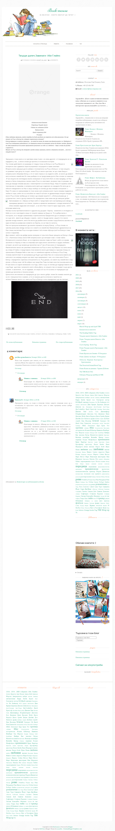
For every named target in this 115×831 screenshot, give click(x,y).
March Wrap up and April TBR (90, 326)
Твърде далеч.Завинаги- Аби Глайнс (39, 55)
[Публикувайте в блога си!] (9, 328)
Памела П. (19, 400)
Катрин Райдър (89, 433)
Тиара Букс (84, 498)
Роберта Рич (84, 482)
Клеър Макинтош (91, 435)
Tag (95, 510)
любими (84, 449)
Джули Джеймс (28, 717)
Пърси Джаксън (102, 471)
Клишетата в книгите (88, 330)
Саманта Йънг (20, 792)
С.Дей (92, 487)
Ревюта (56, 44)
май (79, 317)
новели (101, 459)
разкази (78, 477)
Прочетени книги (82, 115)
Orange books (89, 510)
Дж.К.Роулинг (98, 407)
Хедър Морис (84, 505)
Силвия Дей (92, 491)
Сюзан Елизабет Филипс (90, 496)
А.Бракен (91, 393)
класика (81, 435)
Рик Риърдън (101, 480)
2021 (77, 275)
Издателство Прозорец (102, 428)
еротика (45, 334)
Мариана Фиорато (86, 454)
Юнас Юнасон (85, 508)
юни (79, 314)
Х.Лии (77, 505)
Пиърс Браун (84, 464)
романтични (101, 484)
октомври (81, 301)
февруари (81, 379)
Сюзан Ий (103, 496)
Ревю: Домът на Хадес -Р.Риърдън (93, 357)
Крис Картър (81, 442)
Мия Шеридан (32, 760)
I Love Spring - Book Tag (88, 345)
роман (93, 484)
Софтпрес (84, 494)
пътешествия (79, 474)
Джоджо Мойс (81, 416)
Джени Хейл (93, 411)
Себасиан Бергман (103, 489)
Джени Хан (81, 411)
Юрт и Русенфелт (96, 508)
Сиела (84, 491)
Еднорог (103, 421)
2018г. (78, 393)
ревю (65, 334)
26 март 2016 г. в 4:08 (48, 378)
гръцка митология (81, 404)
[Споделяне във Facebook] (13, 328)
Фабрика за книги (91, 501)
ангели (92, 397)
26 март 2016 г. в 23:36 (31, 400)
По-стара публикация (64, 342)
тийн (69, 334)
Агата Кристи (11, 694)
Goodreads (79, 214)
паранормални (86, 461)
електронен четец (97, 423)
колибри (86, 437)
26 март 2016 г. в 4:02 (38, 357)
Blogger (70, 827)
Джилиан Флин (103, 414)
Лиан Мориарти (27, 748)
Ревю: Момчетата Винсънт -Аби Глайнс (90, 194)
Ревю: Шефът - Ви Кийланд (95, 178)
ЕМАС (84, 426)
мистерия (101, 457)
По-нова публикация (14, 342)
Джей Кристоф (91, 409)
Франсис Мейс (104, 503)
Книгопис (106, 435)
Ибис (92, 428)
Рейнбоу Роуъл (87, 480)
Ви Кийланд (102, 402)
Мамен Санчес (92, 452)
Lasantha (59, 829)
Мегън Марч (27, 758)
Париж (93, 461)
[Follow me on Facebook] (79, 60)
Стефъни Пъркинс (32, 799)
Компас (107, 437)
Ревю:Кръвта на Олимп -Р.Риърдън (93, 353)
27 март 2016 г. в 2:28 (48, 421)
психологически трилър (85, 471)
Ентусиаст (91, 426)
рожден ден (86, 484)
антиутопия (104, 397)
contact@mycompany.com (91, 89)
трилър (101, 498)
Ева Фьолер (86, 421)
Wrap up (105, 510)
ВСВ (108, 402)
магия (107, 449)
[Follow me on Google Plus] (88, 60)
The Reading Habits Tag (88, 333)
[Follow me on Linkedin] (97, 60)
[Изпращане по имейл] (7, 328)
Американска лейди (83, 397)
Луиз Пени (25, 750)
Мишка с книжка (30, 60)
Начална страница (39, 342)
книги (100, 435)
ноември (80, 297)
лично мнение (89, 447)
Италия (87, 430)
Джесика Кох (92, 414)
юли (79, 310)
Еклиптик (87, 423)
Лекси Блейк (99, 444)
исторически (80, 430)
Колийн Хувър (97, 437)
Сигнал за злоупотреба (89, 665)
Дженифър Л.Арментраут (20, 713)
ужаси (107, 498)
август (79, 307)
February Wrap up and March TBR (91, 375)
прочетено (105, 469)
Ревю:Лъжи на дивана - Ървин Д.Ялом (94, 368)
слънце (78, 494)
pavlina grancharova (23, 357)
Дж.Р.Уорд (106, 407)
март (79, 324)
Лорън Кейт (99, 447)
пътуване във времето (92, 474)
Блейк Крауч (86, 400)
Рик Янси (17, 785)
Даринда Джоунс (103, 405)
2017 (77, 288)
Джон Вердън (91, 416)
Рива (94, 480)
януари (80, 382)
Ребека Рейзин (105, 477)
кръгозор (88, 444)
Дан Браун (92, 404)
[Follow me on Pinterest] (92, 60)
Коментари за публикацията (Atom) (30, 482)
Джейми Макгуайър (103, 409)
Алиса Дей (93, 395)
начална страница (40, 44)
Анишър (97, 397)
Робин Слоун (93, 482)
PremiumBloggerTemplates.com (72, 829)
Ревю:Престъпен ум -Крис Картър (89, 145)
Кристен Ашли (92, 442)
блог (93, 400)
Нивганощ (86, 459)
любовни (51, 334)
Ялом (104, 508)
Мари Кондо (27, 756)
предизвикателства (103, 467)
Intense (81, 510)
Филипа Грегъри (89, 503)
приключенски (91, 469)
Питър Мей (34, 765)
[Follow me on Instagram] (102, 60)
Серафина (78, 491)
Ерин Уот (105, 426)
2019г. (82, 393)
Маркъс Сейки (98, 454)
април (79, 320)
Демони (78, 407)
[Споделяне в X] (11, 328)
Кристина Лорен (104, 442)
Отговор (18, 368)
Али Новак (85, 395)
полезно (107, 464)
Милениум (93, 457)
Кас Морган (80, 433)
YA (76, 513)
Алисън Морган (103, 395)
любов (90, 449)
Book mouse (57, 10)
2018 (77, 284)
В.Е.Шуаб (79, 402)
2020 (77, 278)
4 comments (54, 60)
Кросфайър (79, 444)
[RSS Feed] (106, 60)
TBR (99, 510)
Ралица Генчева (96, 477)
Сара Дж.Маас (86, 489)
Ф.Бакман (79, 501)
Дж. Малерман (87, 407)
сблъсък (94, 489)
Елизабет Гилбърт (32, 724)
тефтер (78, 498)
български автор (102, 400)
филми (97, 503)
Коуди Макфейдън (90, 440)
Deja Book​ (9, 815)
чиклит (105, 505)
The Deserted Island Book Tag (90, 365)
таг (81, 44)
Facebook (69, 44)
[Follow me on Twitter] (83, 60)
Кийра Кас (19, 736)
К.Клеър (93, 430)
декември (81, 294)
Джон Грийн (100, 416)
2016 (77, 291)
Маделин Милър (81, 452)
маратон (101, 452)
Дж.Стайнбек (80, 409)
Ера (98, 425)
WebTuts (42, 829)
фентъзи (79, 503)
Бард (77, 400)
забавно (86, 428)
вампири (86, 402)
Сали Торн (98, 487)
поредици (92, 467)
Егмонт (38, 334)
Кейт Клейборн (99, 433)
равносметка (105, 474)
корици (78, 440)
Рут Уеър (20, 790)
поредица (58, 334)
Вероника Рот (93, 402)
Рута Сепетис (84, 487)
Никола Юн (94, 459)
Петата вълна (100, 461)
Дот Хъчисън (85, 419)
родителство (79, 484)
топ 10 (95, 498)
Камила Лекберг (103, 430)
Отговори (21, 373)
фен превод (104, 501)
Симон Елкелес (103, 491)
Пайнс (78, 461)
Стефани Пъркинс (96, 494)
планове (94, 464)
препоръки (79, 469)
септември (81, 304)
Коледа (78, 437)
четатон (99, 505)
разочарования (86, 477)
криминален (103, 439)
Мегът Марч (84, 457)
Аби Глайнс (31, 334)
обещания (106, 459)
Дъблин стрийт (32, 720)
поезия (100, 464)
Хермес (92, 505)
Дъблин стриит (99, 418)
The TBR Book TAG (86, 372)
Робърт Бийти (104, 482)
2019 (77, 281)
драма (93, 419)
